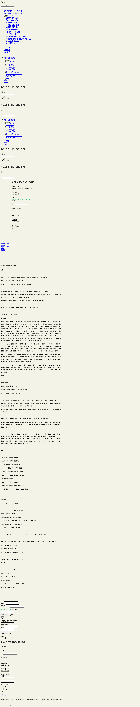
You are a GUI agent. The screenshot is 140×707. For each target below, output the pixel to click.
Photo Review (5, 618)
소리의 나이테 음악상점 (13, 13)
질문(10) (3, 249)
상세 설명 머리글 (5, 243)
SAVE (2, 617)
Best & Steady (12, 20)
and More (10, 43)
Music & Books (12, 41)
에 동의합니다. (10, 609)
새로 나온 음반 (12, 18)
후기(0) (2, 248)
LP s (8, 47)
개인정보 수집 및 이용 (6, 609)
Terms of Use (3, 694)
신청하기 (3, 686)
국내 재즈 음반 (12, 29)
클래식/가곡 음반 (13, 32)
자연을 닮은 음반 (13, 25)
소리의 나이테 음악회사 (13, 11)
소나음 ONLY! (12, 22)
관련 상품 (3, 250)
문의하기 (7, 52)
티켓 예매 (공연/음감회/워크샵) (18, 39)
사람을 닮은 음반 (13, 27)
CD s (8, 45)
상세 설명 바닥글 (5, 246)
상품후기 (7, 50)
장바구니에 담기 (4, 670)
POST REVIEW (4, 621)
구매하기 (3, 638)
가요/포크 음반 (12, 34)
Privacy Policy (3, 695)
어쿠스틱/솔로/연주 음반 (16, 36)
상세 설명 (3, 245)
